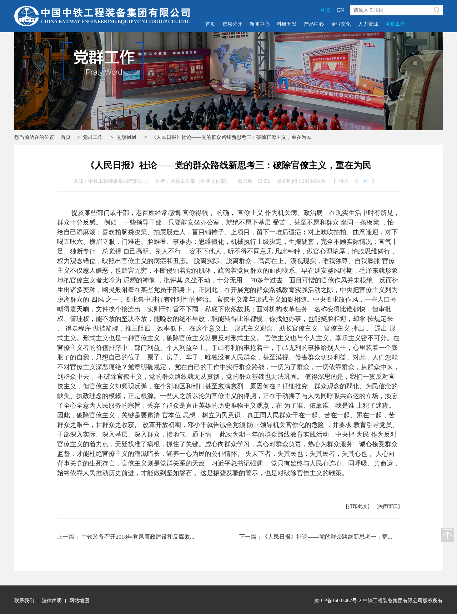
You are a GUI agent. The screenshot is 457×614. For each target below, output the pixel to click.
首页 (210, 24)
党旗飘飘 (126, 137)
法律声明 (52, 600)
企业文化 (341, 24)
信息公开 (232, 24)
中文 (326, 10)
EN (340, 10)
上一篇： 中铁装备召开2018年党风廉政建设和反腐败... (125, 537)
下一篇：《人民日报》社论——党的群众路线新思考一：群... (315, 537)
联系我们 (24, 600)
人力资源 (368, 24)
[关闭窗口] (388, 506)
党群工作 (395, 24)
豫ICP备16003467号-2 (337, 600)
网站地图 (79, 600)
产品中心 (314, 24)
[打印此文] (358, 506)
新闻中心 (260, 24)
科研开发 (287, 24)
